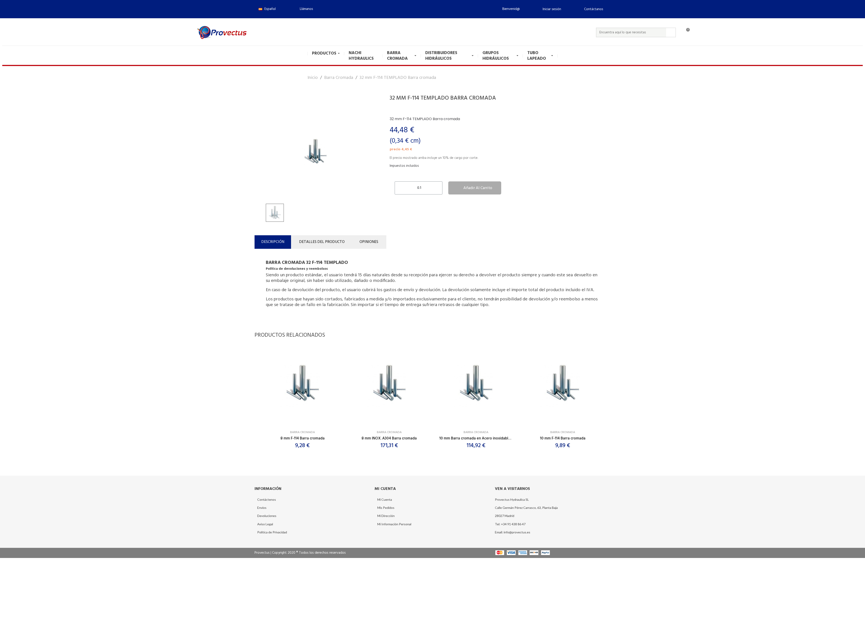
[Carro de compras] (686, 32)
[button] (305, 9)
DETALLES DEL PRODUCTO (322, 242)
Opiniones (369, 242)
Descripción (272, 242)
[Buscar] (671, 32)
